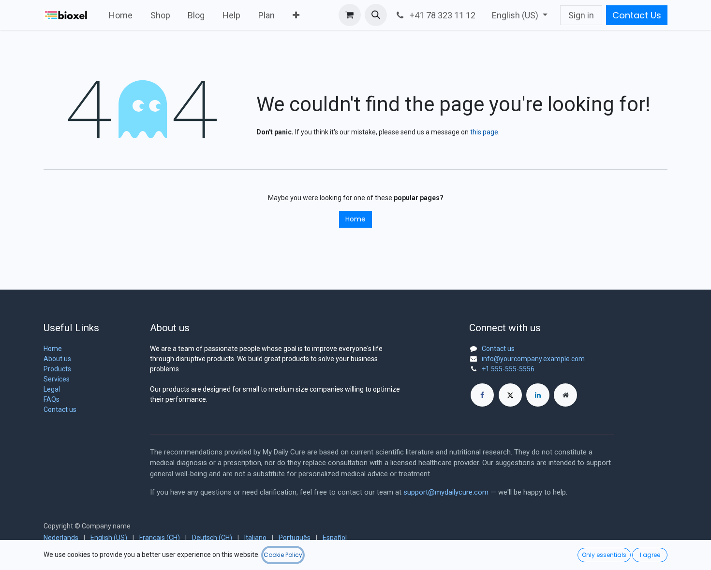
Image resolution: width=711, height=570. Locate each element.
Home (355, 219)
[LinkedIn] (537, 395)
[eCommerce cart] (350, 15)
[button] (376, 15)
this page (484, 132)
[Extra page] (565, 395)
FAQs (51, 399)
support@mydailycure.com (446, 492)
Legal (52, 389)
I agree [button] (650, 555)
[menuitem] (121, 15)
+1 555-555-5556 (508, 369)
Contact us (60, 409)
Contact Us (636, 15)
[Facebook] (482, 395)
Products (57, 369)
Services (57, 379)
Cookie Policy (283, 555)
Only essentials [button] (604, 555)
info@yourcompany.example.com (533, 359)
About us (57, 359)
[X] (510, 395)
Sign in (581, 15)
